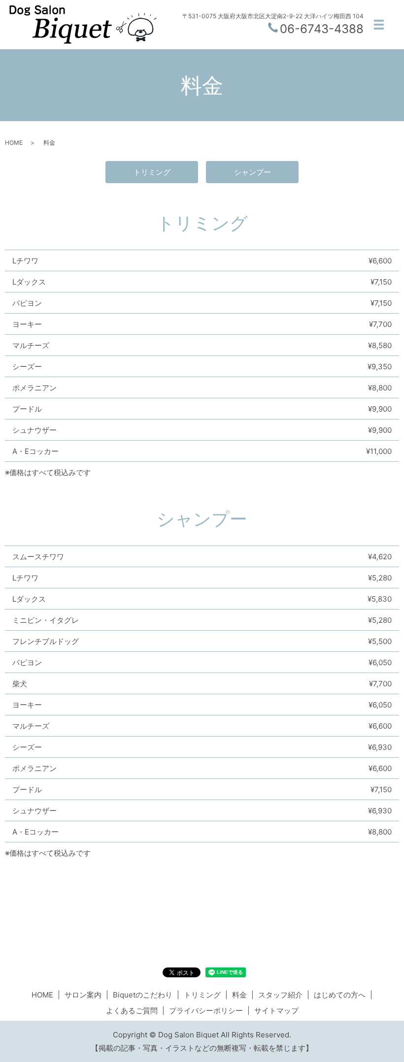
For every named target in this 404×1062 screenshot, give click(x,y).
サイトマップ (276, 1010)
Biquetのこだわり (142, 994)
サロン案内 (83, 994)
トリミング (152, 172)
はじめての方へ (340, 994)
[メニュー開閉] (379, 25)
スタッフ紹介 (280, 994)
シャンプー (252, 172)
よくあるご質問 (132, 1010)
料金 (239, 994)
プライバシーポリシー (206, 1010)
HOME (14, 142)
